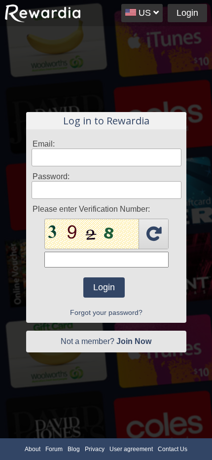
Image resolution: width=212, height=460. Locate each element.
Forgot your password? (106, 312)
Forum (54, 449)
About (32, 449)
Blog (74, 449)
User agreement (131, 449)
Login (187, 13)
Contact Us (172, 449)
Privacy (95, 449)
